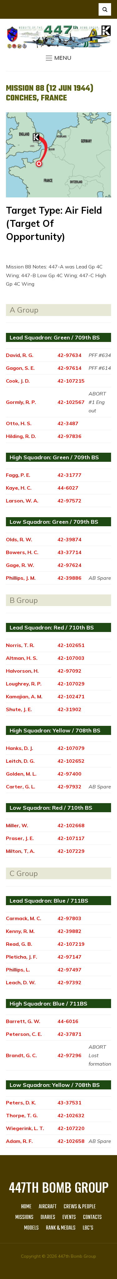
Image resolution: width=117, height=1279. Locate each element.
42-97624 (69, 565)
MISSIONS (24, 1217)
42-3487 (67, 423)
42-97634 (69, 355)
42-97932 (69, 786)
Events (69, 1217)
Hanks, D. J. (19, 748)
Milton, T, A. (20, 851)
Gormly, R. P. (21, 402)
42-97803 (69, 918)
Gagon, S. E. (20, 368)
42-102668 (71, 825)
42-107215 (71, 381)
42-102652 (71, 761)
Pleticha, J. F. (21, 957)
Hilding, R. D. (21, 436)
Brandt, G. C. (21, 1055)
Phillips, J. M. (21, 578)
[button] (58, 58)
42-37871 (69, 1034)
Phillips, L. (18, 969)
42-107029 (71, 683)
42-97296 (69, 1055)
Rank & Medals (61, 1228)
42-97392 (69, 982)
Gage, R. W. (20, 565)
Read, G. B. (19, 944)
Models (31, 1228)
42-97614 (69, 368)
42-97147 (69, 957)
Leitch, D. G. (20, 761)
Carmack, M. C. (23, 918)
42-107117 (71, 838)
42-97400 (69, 774)
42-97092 (69, 671)
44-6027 (67, 488)
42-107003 (71, 658)
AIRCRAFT (47, 1206)
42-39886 (69, 578)
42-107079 (71, 748)
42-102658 (71, 1141)
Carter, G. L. (20, 786)
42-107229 (71, 851)
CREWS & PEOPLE (80, 1206)
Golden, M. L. (21, 774)
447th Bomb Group (59, 1187)
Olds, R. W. (19, 539)
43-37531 (69, 1102)
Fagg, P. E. (18, 475)
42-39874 (69, 539)
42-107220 (71, 1128)
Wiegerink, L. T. (25, 1128)
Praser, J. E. (20, 838)
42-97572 (69, 500)
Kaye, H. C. (19, 488)
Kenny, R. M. (20, 931)
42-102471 (71, 696)
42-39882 (69, 931)
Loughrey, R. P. (23, 683)
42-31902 (69, 709)
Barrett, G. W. (23, 1021)
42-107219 (71, 944)
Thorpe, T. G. (22, 1115)
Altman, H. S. (21, 658)
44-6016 (67, 1021)
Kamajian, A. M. (24, 696)
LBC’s (88, 1228)
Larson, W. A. (22, 500)
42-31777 (69, 475)
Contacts (92, 1217)
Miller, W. (17, 825)
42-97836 (69, 436)
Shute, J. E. (19, 709)
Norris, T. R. (20, 645)
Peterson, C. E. (24, 1034)
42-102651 (71, 645)
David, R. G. (19, 355)
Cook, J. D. (18, 381)
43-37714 (69, 552)
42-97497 (69, 969)
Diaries (48, 1217)
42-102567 (71, 402)
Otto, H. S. (19, 423)
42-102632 (71, 1115)
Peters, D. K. (21, 1102)
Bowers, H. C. (22, 552)
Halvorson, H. (22, 671)
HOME (26, 1206)
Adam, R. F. (19, 1141)
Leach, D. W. (21, 982)
